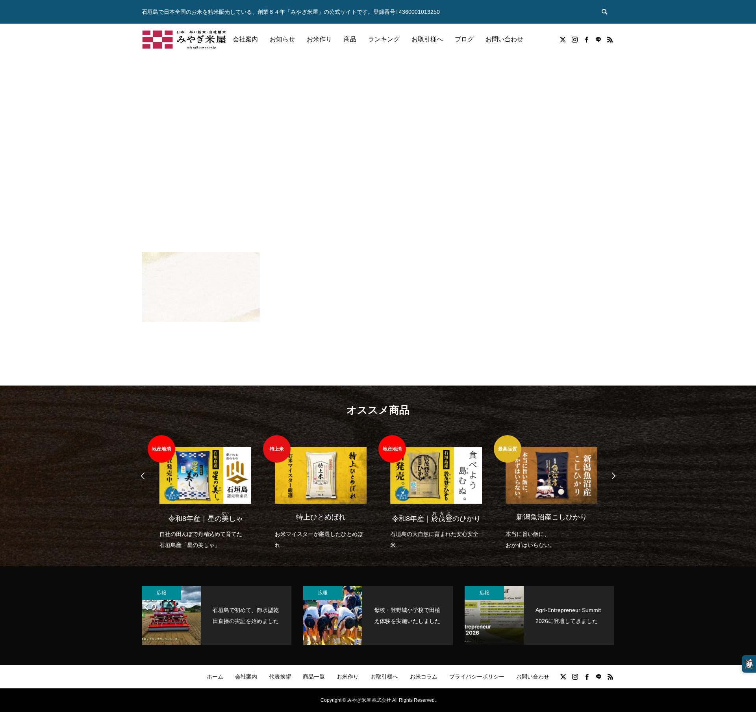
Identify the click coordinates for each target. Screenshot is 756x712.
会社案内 (245, 39)
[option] (205, 493)
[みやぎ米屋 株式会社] (184, 39)
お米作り (319, 39)
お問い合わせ (504, 39)
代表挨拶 (280, 676)
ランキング (384, 39)
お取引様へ (427, 39)
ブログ (464, 39)
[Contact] (598, 39)
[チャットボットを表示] (749, 664)
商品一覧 (314, 676)
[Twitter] (563, 39)
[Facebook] (586, 39)
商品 (350, 39)
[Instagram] (574, 39)
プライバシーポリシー (476, 676)
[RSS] (610, 39)
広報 (161, 592)
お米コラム (423, 676)
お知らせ (282, 39)
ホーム (215, 676)
